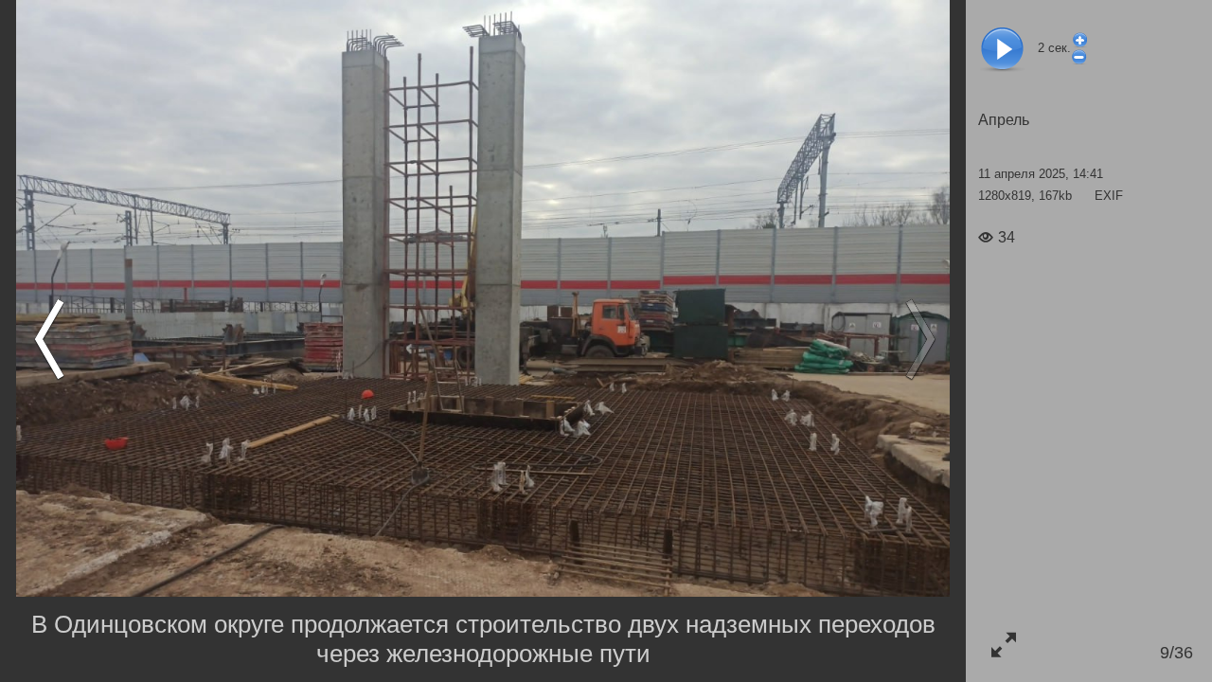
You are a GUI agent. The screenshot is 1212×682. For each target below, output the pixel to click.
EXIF (1109, 195)
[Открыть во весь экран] (1003, 644)
